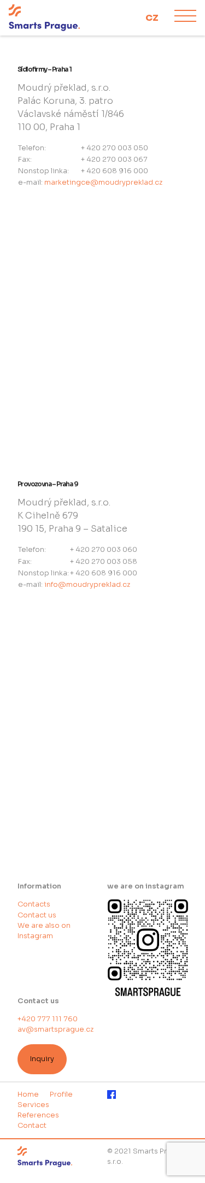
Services (33, 1104)
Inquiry (42, 1059)
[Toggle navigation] (185, 18)
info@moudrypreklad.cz (87, 584)
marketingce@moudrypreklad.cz (103, 182)
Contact (31, 1125)
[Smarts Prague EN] (59, 17)
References (38, 1115)
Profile (61, 1094)
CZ (152, 17)
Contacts (33, 904)
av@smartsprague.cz (55, 1029)
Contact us (36, 915)
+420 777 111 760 (47, 1019)
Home (28, 1094)
